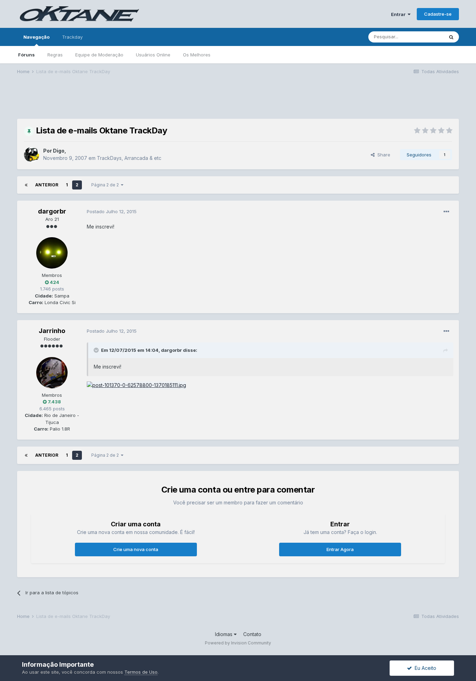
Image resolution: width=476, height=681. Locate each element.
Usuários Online (153, 54)
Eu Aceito (424, 668)
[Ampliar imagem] (136, 385)
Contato (252, 634)
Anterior (46, 184)
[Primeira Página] (26, 184)
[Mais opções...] (446, 212)
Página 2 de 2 (106, 184)
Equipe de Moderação (99, 54)
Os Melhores (196, 54)
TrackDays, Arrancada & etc (129, 158)
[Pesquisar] (451, 36)
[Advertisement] (238, 101)
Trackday (72, 37)
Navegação (36, 37)
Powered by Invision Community (238, 642)
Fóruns (26, 54)
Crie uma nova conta (135, 549)
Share (382, 154)
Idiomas (224, 634)
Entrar (399, 14)
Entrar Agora (340, 549)
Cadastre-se (438, 14)
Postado (112, 211)
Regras (55, 54)
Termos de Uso (141, 672)
